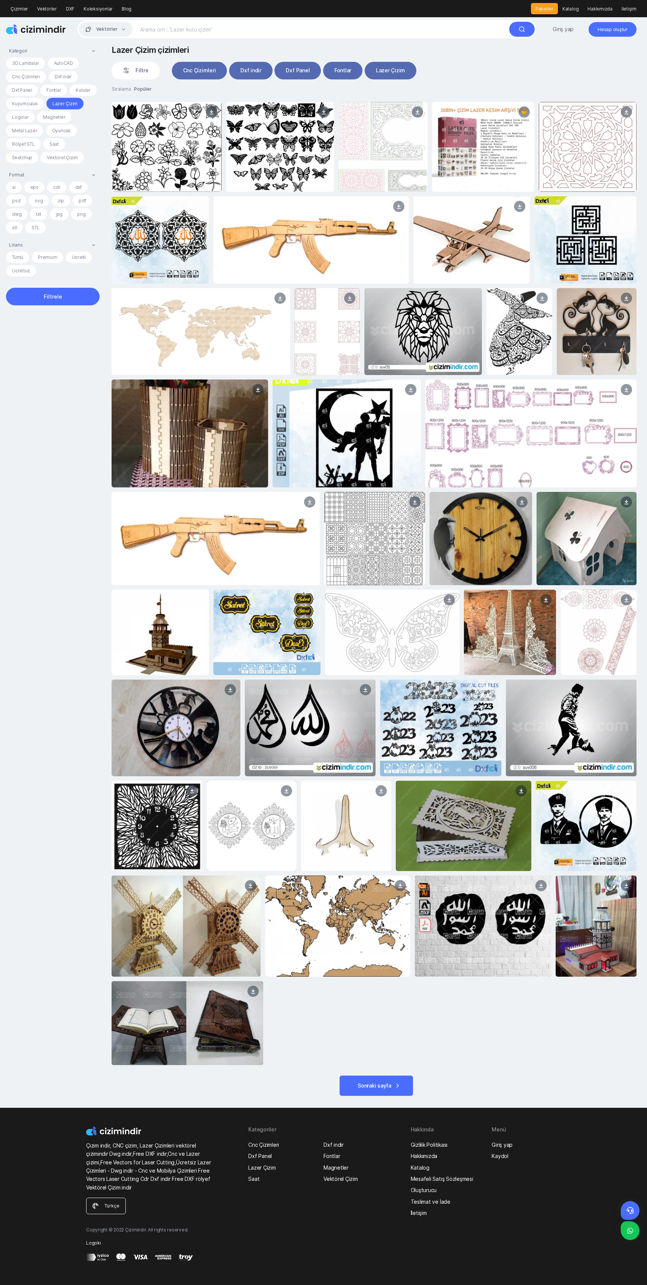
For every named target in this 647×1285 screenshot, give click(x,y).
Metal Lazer (24, 130)
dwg (16, 214)
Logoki (93, 1243)
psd (16, 200)
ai (14, 187)
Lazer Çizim (65, 103)
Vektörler (47, 9)
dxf (78, 187)
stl (14, 227)
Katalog (570, 9)
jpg (59, 214)
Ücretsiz (21, 270)
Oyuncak (61, 130)
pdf (82, 200)
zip (61, 200)
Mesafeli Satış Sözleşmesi (442, 1179)
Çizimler (19, 9)
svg (39, 200)
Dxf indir (63, 76)
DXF (70, 9)
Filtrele (53, 296)
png (81, 214)
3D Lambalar (25, 63)
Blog (126, 9)
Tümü (17, 257)
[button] (53, 50)
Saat (54, 144)
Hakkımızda (600, 9)
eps (34, 187)
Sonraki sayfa (374, 1085)
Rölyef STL (23, 144)
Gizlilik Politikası (429, 1145)
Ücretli (79, 257)
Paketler (544, 9)
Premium (47, 257)
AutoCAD (63, 63)
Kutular (83, 90)
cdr (56, 187)
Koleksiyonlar (98, 9)
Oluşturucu (424, 1190)
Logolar (20, 117)
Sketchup (22, 157)
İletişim (629, 9)
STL (35, 227)
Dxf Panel (22, 90)
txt (38, 214)
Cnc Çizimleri (26, 76)
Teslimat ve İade (430, 1201)
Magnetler (54, 117)
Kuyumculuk (25, 103)
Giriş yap (563, 29)
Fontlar (53, 90)
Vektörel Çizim (62, 157)
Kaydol (500, 1156)
